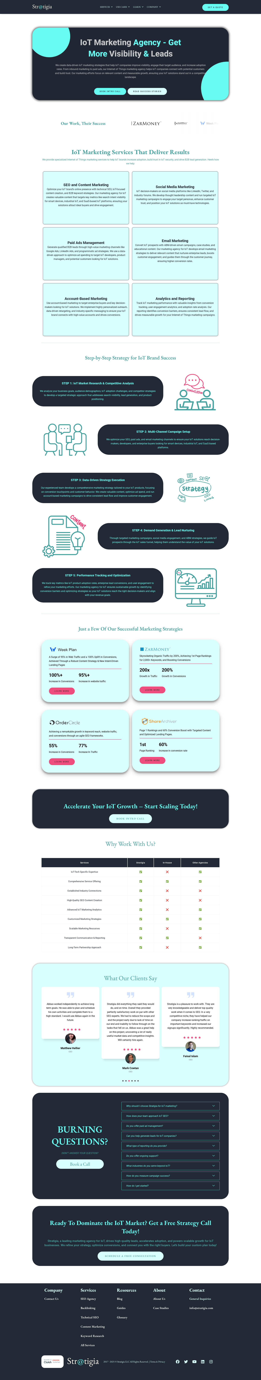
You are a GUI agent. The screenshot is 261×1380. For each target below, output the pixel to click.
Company (152, 6)
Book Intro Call (110, 91)
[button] (123, 1080)
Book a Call (80, 1164)
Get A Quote (215, 7)
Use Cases (121, 6)
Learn (137, 6)
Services (105, 6)
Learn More (62, 691)
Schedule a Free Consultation (130, 1256)
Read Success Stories (147, 91)
